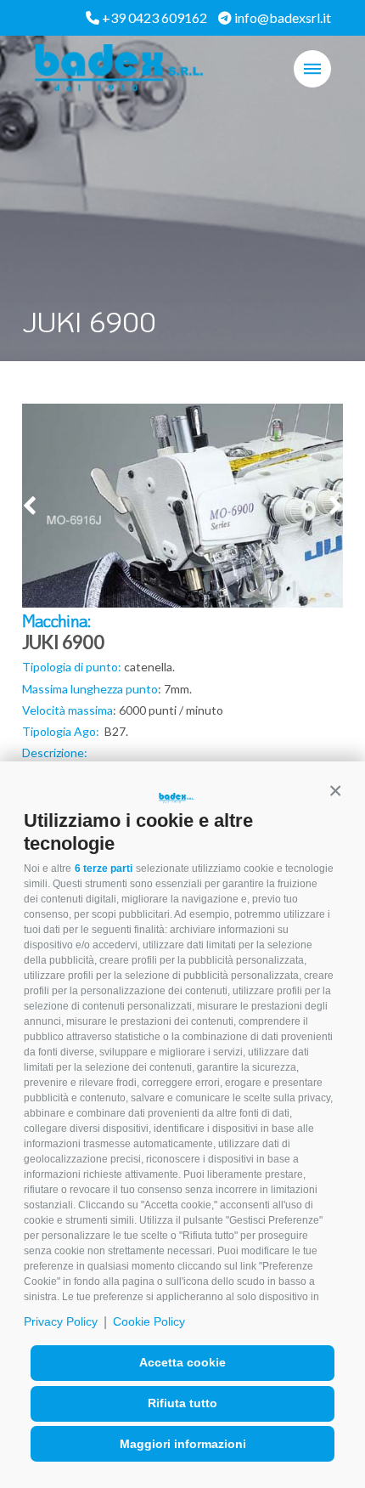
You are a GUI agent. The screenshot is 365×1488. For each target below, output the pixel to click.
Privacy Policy (61, 1321)
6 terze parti (103, 868)
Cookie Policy (149, 1321)
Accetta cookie (182, 1362)
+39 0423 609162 (153, 17)
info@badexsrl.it (281, 17)
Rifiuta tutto (182, 1403)
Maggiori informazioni (183, 1444)
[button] (335, 791)
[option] (183, 538)
